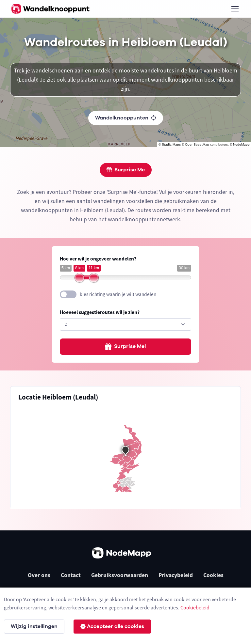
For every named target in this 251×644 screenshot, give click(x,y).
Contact (71, 575)
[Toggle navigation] (235, 9)
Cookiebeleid (194, 607)
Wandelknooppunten (121, 117)
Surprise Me (129, 169)
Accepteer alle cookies (115, 626)
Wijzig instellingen (34, 626)
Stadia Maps (171, 144)
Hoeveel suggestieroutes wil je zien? (100, 312)
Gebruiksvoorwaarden (119, 575)
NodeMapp (241, 144)
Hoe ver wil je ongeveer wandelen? (98, 259)
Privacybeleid (176, 575)
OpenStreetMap (197, 144)
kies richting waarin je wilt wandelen (118, 294)
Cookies (213, 575)
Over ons (39, 575)
